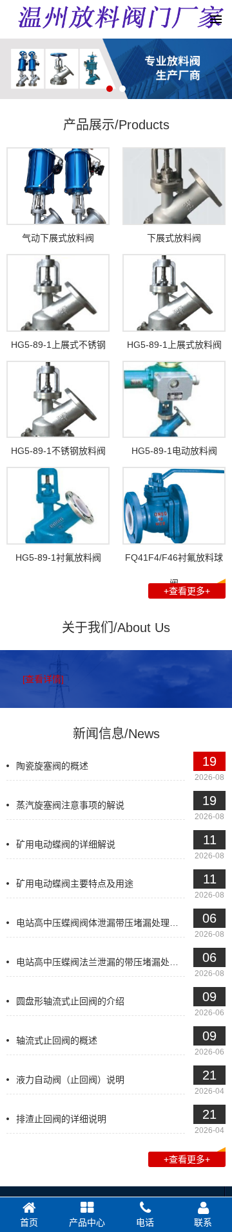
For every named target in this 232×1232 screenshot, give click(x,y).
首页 (29, 1222)
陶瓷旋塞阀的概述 (52, 766)
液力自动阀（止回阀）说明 (70, 1079)
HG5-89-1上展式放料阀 (174, 345)
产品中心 (87, 1222)
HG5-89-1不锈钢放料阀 (58, 451)
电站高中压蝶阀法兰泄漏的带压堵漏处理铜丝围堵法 (120, 962)
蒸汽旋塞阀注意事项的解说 (70, 805)
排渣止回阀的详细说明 (61, 1119)
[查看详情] (43, 679)
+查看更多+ (187, 591)
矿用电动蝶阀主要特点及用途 (74, 883)
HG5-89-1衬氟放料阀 (58, 557)
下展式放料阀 (174, 238)
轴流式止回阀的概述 (56, 1040)
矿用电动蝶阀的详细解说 (65, 844)
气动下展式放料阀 (58, 238)
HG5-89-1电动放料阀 (174, 451)
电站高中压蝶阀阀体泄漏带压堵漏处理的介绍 (106, 923)
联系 (203, 1222)
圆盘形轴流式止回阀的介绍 (70, 1001)
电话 (145, 1222)
